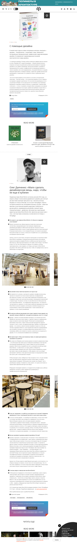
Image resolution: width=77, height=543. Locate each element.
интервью (13, 497)
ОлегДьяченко (21, 497)
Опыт (16, 42)
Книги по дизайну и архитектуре (15, 144)
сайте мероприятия (41, 489)
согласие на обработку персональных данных (27, 112)
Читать (11, 42)
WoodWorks (30, 497)
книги (12, 98)
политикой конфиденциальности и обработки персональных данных (28, 113)
